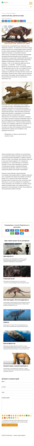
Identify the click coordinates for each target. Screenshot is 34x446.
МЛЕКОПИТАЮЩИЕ (6, 18)
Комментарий (5, 397)
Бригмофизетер (9, 343)
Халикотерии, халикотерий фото (15, 366)
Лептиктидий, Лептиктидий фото (16, 300)
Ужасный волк (9, 279)
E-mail (4, 387)
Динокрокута (8, 256)
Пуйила (6, 322)
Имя (3, 381)
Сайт (3, 392)
